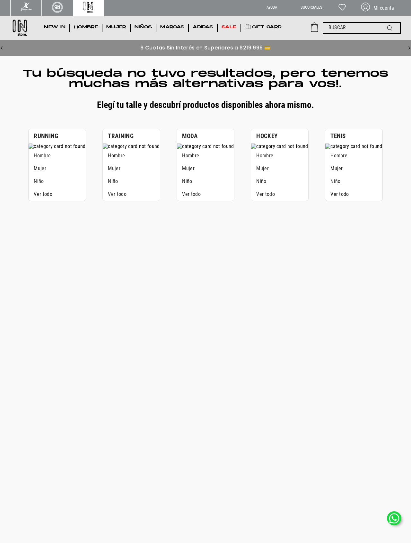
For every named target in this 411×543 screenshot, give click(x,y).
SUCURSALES (311, 7)
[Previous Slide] (1, 47)
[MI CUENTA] (380, 8)
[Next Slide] (409, 47)
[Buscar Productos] (391, 28)
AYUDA (272, 7)
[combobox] (362, 28)
